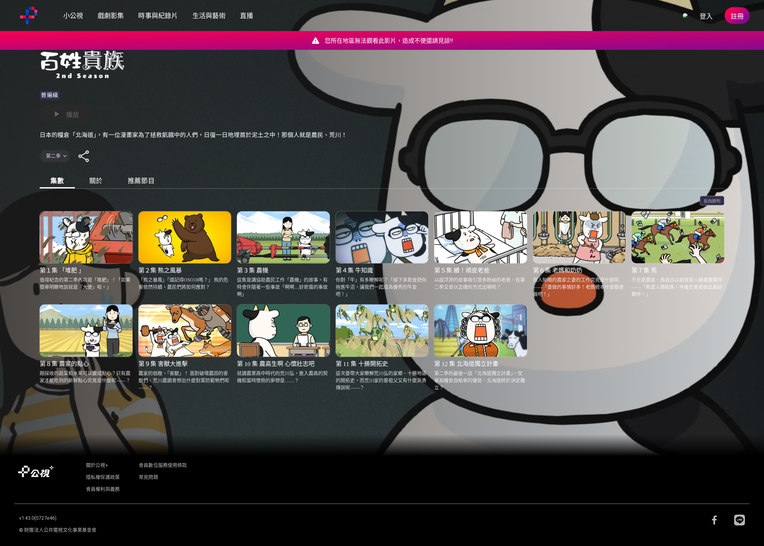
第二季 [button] (53, 156)
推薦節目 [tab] (141, 180)
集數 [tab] (57, 180)
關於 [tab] (96, 180)
